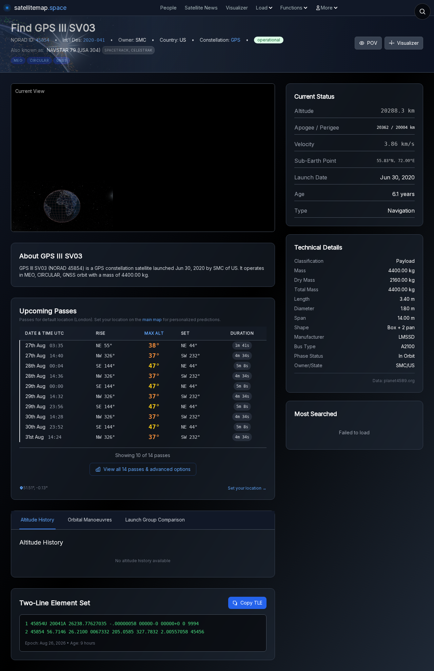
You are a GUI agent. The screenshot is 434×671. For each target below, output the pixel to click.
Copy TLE (251, 603)
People (168, 8)
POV (372, 43)
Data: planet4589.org (394, 380)
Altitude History (37, 519)
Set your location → (247, 488)
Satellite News (201, 8)
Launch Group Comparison (155, 519)
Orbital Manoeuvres (90, 519)
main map (152, 319)
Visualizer (237, 8)
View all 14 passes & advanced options (147, 469)
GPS (235, 40)
